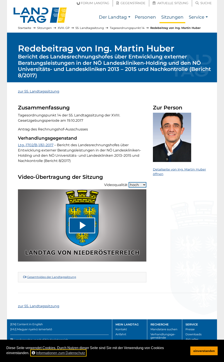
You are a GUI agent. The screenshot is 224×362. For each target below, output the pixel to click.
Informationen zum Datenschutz (60, 353)
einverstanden (204, 351)
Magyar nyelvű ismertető (34, 329)
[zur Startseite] (40, 15)
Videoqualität (116, 185)
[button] (129, 17)
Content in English (30, 324)
